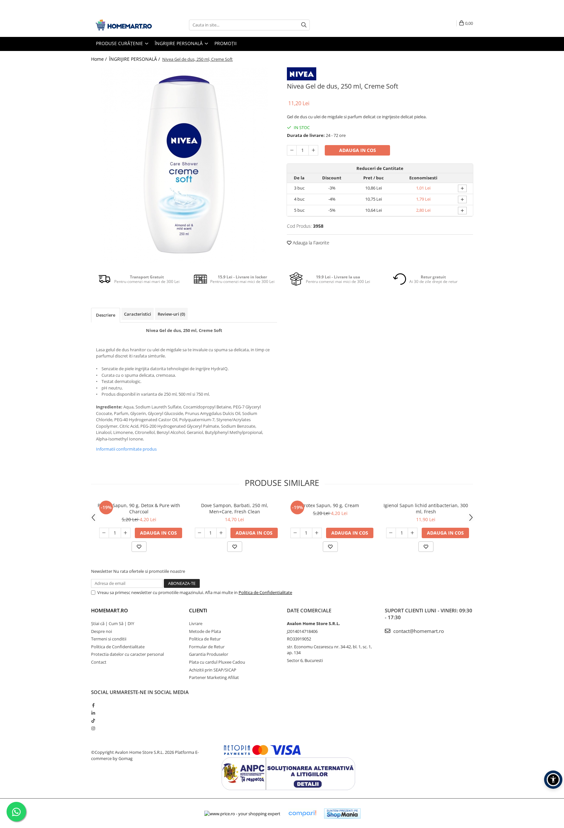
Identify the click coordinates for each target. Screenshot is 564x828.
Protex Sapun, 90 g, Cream (330, 505)
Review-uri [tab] (171, 314)
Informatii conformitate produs (126, 449)
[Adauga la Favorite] (139, 546)
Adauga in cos (357, 150)
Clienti (198, 610)
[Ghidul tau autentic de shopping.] (302, 813)
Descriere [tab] (105, 315)
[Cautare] (304, 25)
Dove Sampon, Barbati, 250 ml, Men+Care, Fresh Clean (234, 508)
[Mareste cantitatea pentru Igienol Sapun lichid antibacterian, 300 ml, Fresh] (412, 533)
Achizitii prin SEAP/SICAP (212, 670)
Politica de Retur (205, 639)
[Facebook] (93, 705)
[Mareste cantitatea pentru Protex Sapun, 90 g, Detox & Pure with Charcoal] (126, 533)
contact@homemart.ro (418, 631)
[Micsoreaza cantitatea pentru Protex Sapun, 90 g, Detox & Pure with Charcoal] (104, 533)
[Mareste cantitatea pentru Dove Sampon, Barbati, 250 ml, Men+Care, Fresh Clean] (221, 533)
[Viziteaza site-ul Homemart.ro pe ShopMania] (342, 813)
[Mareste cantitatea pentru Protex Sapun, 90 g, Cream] (317, 533)
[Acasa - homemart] (123, 25)
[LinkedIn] (93, 713)
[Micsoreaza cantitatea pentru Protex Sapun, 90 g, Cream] (295, 533)
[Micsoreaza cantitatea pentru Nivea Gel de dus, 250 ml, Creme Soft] (292, 150)
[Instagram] (93, 728)
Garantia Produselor (208, 654)
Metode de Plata (205, 631)
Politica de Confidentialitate (265, 592)
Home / (99, 59)
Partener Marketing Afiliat (214, 677)
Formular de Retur (207, 647)
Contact (98, 662)
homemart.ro (109, 610)
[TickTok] (93, 720)
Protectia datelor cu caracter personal (127, 654)
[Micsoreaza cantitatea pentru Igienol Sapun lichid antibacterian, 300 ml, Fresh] (391, 533)
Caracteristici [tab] (137, 314)
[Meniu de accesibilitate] (553, 779)
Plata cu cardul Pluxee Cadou (217, 662)
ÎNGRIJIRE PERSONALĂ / (135, 59)
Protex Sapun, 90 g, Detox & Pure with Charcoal (139, 508)
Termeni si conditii (108, 639)
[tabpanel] (184, 165)
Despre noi (101, 631)
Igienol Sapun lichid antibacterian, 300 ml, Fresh (426, 508)
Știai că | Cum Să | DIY (112, 623)
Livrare (195, 623)
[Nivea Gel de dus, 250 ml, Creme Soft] (184, 165)
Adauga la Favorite (310, 243)
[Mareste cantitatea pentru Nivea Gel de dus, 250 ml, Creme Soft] (313, 150)
